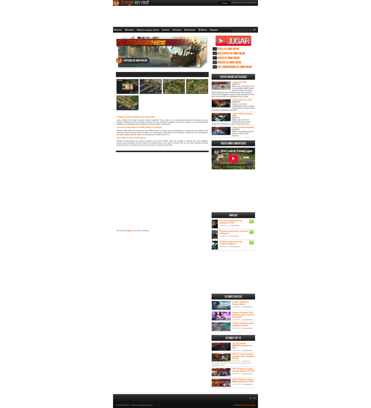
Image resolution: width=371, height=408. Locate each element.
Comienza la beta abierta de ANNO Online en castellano (139, 127)
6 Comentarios (247, 350)
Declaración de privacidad (244, 405)
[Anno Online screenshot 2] (151, 93)
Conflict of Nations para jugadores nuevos (242, 324)
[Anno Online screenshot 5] (128, 110)
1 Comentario (234, 236)
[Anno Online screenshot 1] (128, 93)
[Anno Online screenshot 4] (197, 93)
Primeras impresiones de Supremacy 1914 (230, 222)
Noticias (118, 30)
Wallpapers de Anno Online (231, 53)
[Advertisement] (162, 186)
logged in (130, 231)
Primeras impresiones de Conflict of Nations (230, 243)
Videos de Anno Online (228, 58)
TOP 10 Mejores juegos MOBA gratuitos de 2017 (243, 380)
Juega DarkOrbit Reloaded (243, 127)
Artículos (176, 30)
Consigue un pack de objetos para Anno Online (136, 117)
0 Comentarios (234, 225)
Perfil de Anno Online (228, 49)
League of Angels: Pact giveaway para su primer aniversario (243, 315)
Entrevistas (189, 30)
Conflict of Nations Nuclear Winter (240, 303)
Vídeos (203, 30)
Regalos (214, 30)
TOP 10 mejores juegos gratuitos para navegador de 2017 (243, 356)
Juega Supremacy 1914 (242, 100)
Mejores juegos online (148, 30)
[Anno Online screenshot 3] (174, 93)
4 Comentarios (247, 384)
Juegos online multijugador (244, 2)
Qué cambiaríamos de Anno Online (234, 67)
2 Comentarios (234, 246)
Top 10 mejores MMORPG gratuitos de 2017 (242, 345)
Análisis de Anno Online (229, 62)
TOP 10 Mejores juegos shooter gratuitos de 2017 (243, 370)
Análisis (166, 30)
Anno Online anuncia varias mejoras (131, 138)
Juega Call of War (239, 82)
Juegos (130, 30)
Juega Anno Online (233, 41)
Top (254, 398)
